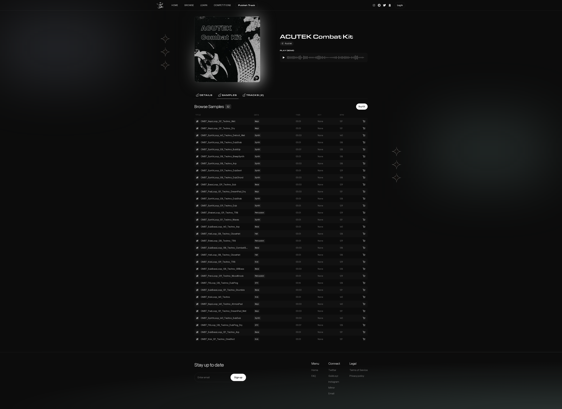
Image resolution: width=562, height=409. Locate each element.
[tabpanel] (281, 225)
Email (331, 393)
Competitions (222, 5)
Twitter (332, 370)
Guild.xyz (333, 375)
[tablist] (281, 95)
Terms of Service (358, 370)
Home (175, 5)
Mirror (331, 387)
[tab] (204, 95)
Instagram (333, 381)
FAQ (313, 375)
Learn (203, 5)
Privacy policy (356, 375)
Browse (189, 5)
